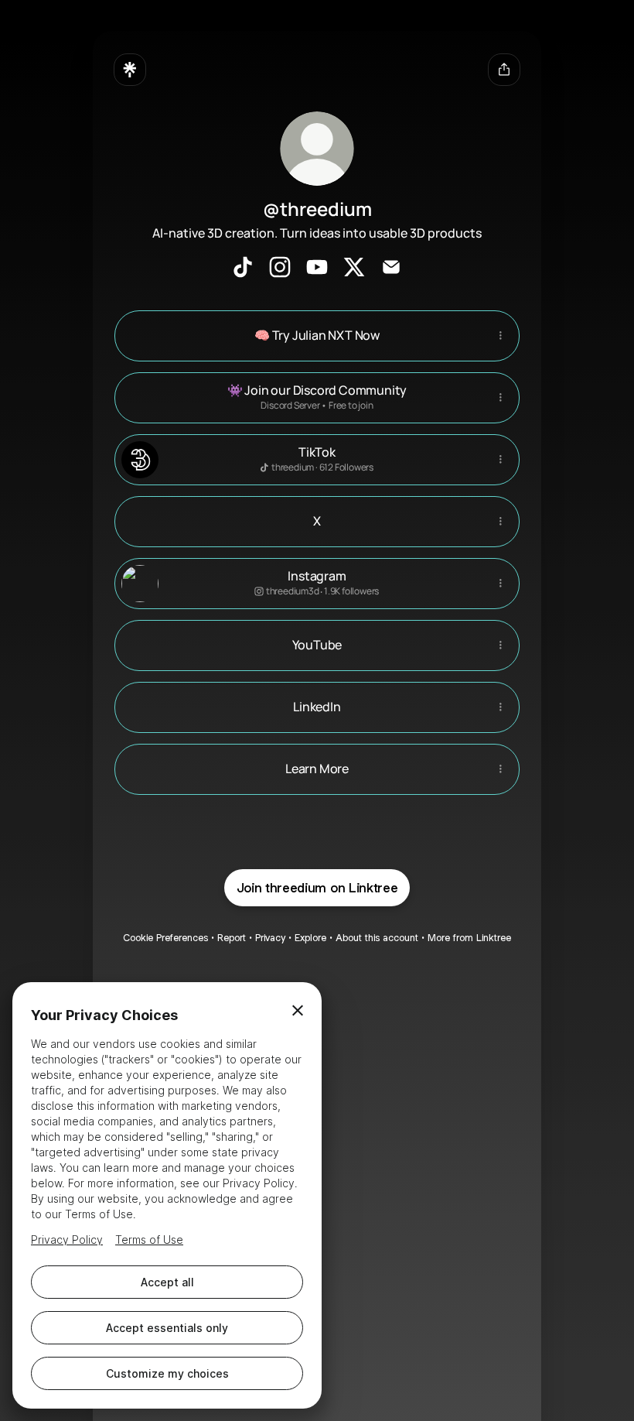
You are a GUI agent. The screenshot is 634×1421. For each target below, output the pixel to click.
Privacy (270, 937)
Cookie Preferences (165, 937)
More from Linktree (469, 937)
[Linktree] (129, 69)
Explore (310, 937)
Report (231, 937)
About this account (377, 937)
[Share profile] (504, 69)
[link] (242, 267)
